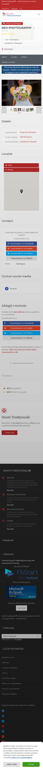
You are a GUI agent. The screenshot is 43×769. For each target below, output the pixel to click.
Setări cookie (12, 764)
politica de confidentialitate (21, 758)
